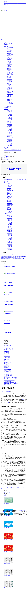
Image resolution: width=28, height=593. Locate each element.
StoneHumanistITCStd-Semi (10, 382)
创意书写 (7, 256)
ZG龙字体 (9, 96)
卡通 (15, 256)
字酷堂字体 (9, 102)
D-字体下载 (9, 114)
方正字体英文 (10, 47)
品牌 (23, 256)
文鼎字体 (9, 84)
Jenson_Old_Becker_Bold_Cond (11, 383)
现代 (25, 257)
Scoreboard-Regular (8, 374)
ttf (4, 254)
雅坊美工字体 (10, 91)
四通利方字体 (10, 74)
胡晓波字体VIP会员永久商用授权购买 (12, 150)
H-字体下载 (9, 120)
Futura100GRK (7, 357)
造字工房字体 (10, 94)
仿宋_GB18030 (7, 492)
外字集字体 (9, 81)
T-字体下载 (9, 136)
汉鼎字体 (9, 55)
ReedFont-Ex (7, 384)
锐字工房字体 (10, 72)
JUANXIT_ (6, 376)
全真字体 (9, 70)
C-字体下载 (9, 113)
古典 (17, 256)
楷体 (23, 257)
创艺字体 (9, 49)
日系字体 (6, 148)
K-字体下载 (9, 124)
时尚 (16, 257)
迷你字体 (9, 66)
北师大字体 (9, 50)
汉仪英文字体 (10, 54)
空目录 (8, 100)
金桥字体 (9, 68)
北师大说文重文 (7, 369)
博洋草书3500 (7, 367)
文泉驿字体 (9, 87)
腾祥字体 (9, 77)
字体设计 (6, 1)
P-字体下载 (9, 130)
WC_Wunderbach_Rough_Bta (10, 377)
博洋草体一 (6, 363)
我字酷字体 (9, 88)
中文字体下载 (13, 254)
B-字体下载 (9, 111)
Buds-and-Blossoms (8, 375)
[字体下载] (4, 10)
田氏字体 (9, 76)
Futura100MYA (7, 354)
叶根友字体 (6, 107)
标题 (21, 257)
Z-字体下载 (9, 145)
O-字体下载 (9, 129)
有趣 (17, 257)
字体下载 (7, 257)
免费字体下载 (20, 487)
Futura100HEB (7, 356)
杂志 (19, 257)
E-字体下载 (9, 115)
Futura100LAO (7, 353)
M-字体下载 (9, 126)
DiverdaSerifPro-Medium (9, 380)
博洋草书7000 (7, 366)
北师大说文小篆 (7, 370)
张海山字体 (9, 95)
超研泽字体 (9, 59)
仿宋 (5, 495)
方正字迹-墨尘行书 (8, 349)
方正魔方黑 (6, 351)
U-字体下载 (9, 139)
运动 (19, 258)
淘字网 (9, 461)
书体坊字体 (9, 73)
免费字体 (6, 44)
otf (1, 254)
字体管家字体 (10, 103)
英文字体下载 (11, 258)
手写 (12, 257)
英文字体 (6, 109)
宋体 (10, 257)
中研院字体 (9, 99)
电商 (2, 258)
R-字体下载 (9, 133)
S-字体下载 (9, 135)
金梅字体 (9, 61)
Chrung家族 (6, 347)
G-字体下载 (9, 118)
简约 (4, 258)
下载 (2, 450)
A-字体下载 (9, 110)
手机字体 (6, 147)
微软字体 (9, 85)
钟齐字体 (9, 98)
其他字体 (9, 106)
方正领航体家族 (7, 345)
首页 (2, 39)
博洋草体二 (6, 365)
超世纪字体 (9, 58)
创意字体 (10, 256)
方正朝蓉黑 (6, 352)
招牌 (14, 257)
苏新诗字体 (9, 79)
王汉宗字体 (9, 83)
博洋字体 (9, 51)
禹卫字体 (9, 92)
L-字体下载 (9, 125)
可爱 (19, 256)
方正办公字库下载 (8, 43)
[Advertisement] (14, 25)
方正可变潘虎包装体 (8, 348)
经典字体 (9, 57)
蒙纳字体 (9, 65)
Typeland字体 (10, 80)
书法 (17, 254)
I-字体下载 (9, 121)
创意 (4, 256)
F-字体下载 (9, 117)
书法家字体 (9, 69)
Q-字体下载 (9, 132)
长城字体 (9, 62)
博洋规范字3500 (7, 362)
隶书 (21, 258)
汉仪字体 (9, 53)
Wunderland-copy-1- (8, 381)
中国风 (6, 254)
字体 (4, 257)
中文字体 (6, 46)
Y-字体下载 (9, 144)
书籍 (19, 254)
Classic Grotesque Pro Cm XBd (10, 378)
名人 (21, 256)
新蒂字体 (9, 89)
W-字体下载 (9, 141)
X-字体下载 (9, 143)
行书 (15, 258)
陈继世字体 (9, 64)
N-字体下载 (9, 128)
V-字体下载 (9, 140)
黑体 (23, 258)
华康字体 (9, 105)
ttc (3, 254)
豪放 (17, 258)
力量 (13, 256)
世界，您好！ (7, 359)
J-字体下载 (9, 122)
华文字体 (9, 200)
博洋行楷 (6, 360)
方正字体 (6, 42)
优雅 (21, 254)
